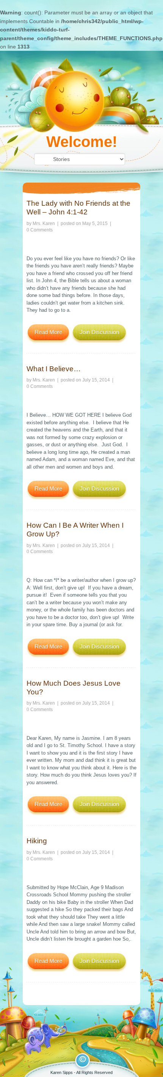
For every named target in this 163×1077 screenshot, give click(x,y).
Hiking (37, 841)
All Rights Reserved (94, 1072)
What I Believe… (54, 369)
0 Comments (40, 230)
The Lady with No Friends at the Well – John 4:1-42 (78, 207)
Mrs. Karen (44, 223)
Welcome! (81, 141)
